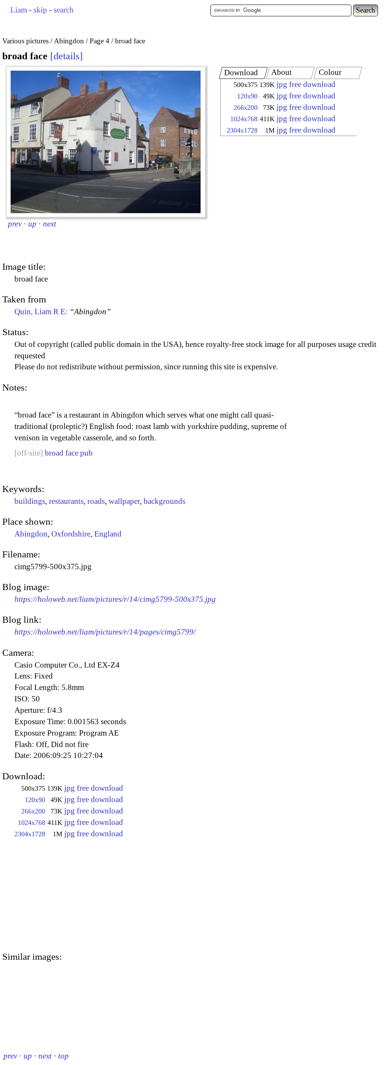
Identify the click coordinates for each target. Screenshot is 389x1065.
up (32, 223)
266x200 (246, 107)
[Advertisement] (282, 199)
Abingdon (30, 533)
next (49, 223)
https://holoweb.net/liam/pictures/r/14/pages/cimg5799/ (105, 631)
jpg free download (306, 84)
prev (15, 223)
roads (96, 501)
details (66, 56)
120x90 (247, 96)
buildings (29, 501)
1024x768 (244, 119)
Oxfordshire (70, 533)
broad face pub (69, 452)
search (64, 9)
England (108, 533)
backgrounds (164, 501)
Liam (18, 9)
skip (40, 9)
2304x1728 (242, 130)
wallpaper (124, 501)
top (63, 1055)
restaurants (66, 501)
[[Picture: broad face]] (106, 142)
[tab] (243, 73)
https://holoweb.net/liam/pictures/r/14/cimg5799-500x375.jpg (115, 599)
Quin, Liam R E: (62, 311)
